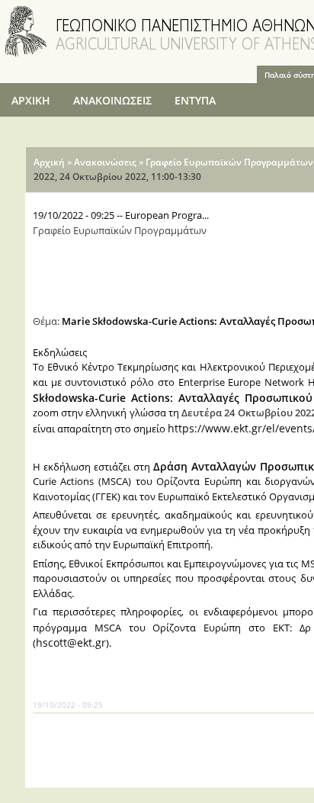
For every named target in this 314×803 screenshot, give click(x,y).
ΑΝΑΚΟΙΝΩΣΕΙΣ (112, 100)
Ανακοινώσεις (105, 162)
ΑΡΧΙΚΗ (30, 100)
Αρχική (49, 162)
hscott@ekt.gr (71, 642)
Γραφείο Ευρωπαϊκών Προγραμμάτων (229, 162)
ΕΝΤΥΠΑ (195, 100)
